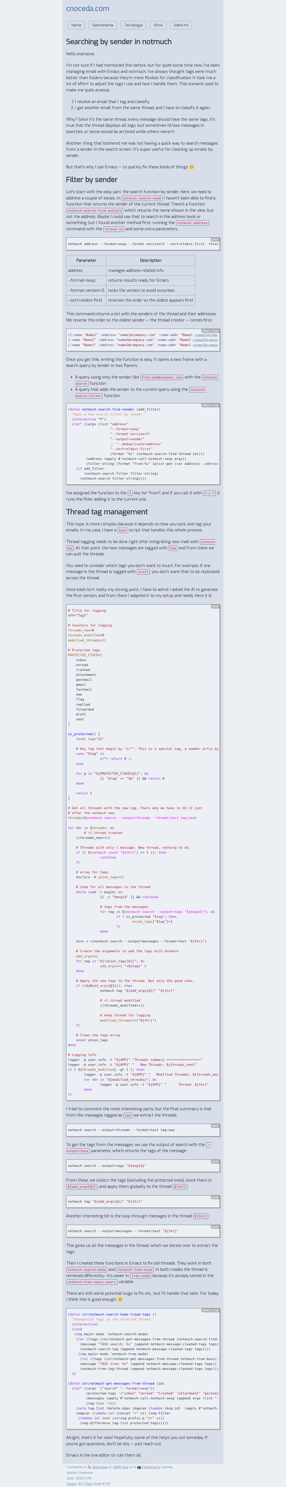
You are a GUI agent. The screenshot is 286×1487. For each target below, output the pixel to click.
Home (76, 25)
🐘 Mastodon (98, 1467)
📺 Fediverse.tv (148, 1467)
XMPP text (120, 1467)
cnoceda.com (87, 8)
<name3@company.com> (212, 345)
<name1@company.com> (214, 335)
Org (89, 1484)
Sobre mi (181, 25)
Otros (158, 25)
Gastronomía (103, 25)
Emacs (72, 1484)
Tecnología (133, 25)
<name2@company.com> (212, 340)
